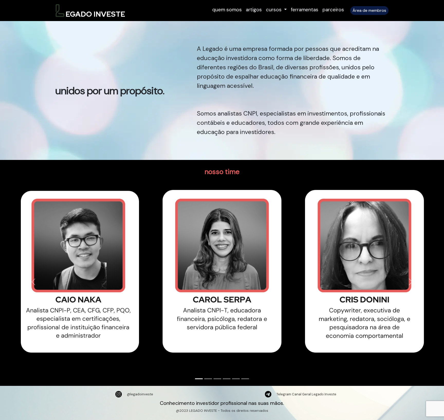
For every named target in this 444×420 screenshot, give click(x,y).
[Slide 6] (245, 379)
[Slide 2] (208, 379)
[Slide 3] (217, 379)
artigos (254, 9)
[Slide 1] (199, 379)
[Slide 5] (236, 379)
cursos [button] (274, 9)
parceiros (333, 9)
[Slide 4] (226, 379)
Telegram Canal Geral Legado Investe (306, 394)
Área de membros (369, 10)
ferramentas (304, 9)
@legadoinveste (140, 394)
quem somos (227, 9)
